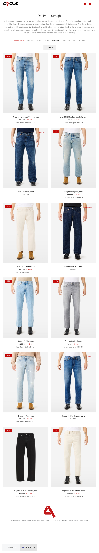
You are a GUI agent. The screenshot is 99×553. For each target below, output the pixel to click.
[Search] (79, 3)
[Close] (6, 547)
